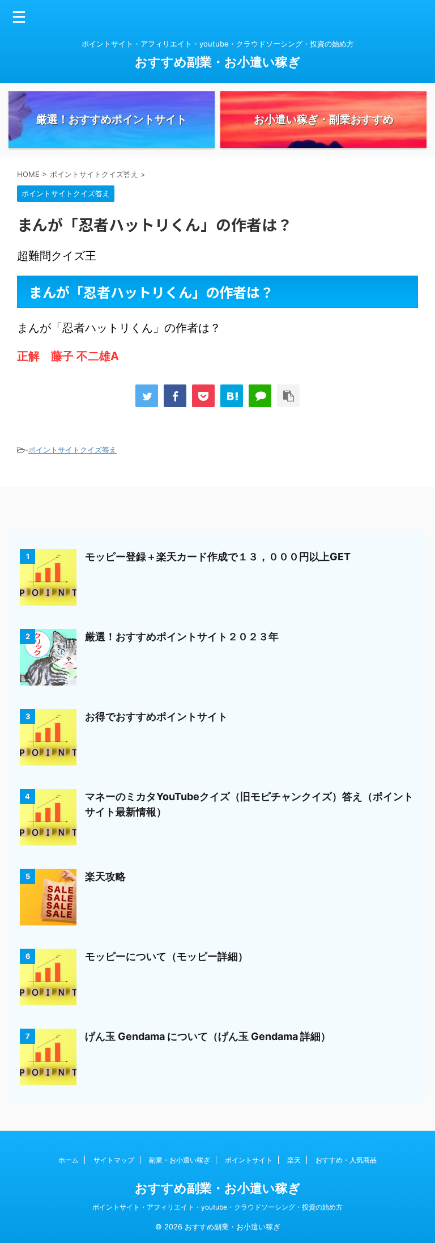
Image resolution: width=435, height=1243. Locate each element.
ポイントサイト (248, 1160)
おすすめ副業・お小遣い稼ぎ (218, 61)
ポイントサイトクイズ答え (72, 449)
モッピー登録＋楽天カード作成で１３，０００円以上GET (218, 557)
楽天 (294, 1160)
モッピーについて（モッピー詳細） (166, 956)
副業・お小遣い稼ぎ (179, 1160)
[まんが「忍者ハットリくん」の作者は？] (231, 395)
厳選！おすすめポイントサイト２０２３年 (182, 636)
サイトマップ (113, 1160)
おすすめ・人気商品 (346, 1160)
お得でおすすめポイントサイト (156, 716)
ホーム (68, 1160)
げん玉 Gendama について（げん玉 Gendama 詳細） (208, 1036)
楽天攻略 (105, 876)
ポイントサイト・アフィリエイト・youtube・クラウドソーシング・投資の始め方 (217, 1207)
